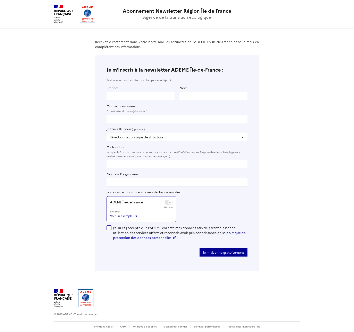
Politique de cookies (145, 327)
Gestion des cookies (175, 327)
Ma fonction (173, 151)
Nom (183, 88)
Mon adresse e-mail (127, 108)
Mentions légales (103, 327)
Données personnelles (207, 327)
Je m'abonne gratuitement (223, 252)
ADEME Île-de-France (126, 202)
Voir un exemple (121, 216)
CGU (123, 327)
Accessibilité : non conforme (243, 327)
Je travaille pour (126, 129)
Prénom (113, 88)
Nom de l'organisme (122, 174)
